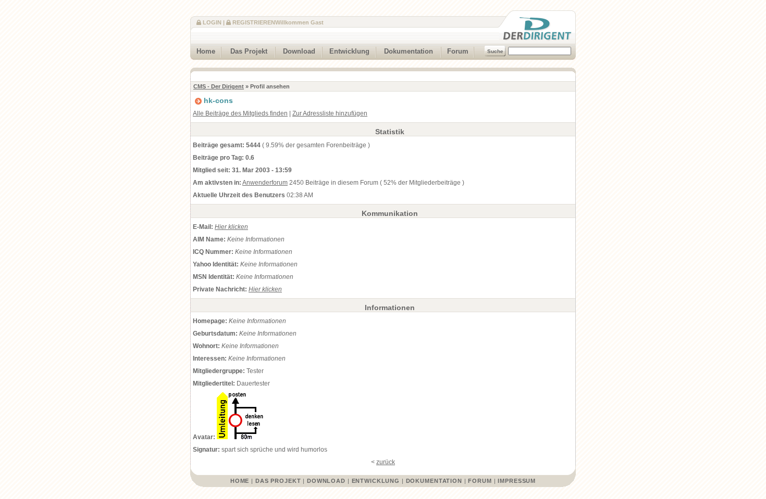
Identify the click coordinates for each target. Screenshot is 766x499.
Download (299, 51)
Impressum (517, 481)
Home (205, 51)
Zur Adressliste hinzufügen (329, 113)
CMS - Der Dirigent (218, 86)
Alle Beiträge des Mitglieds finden (240, 113)
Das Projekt (248, 51)
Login (212, 22)
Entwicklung (349, 51)
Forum (457, 51)
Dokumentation (408, 51)
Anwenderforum (265, 182)
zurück (385, 462)
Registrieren (253, 22)
